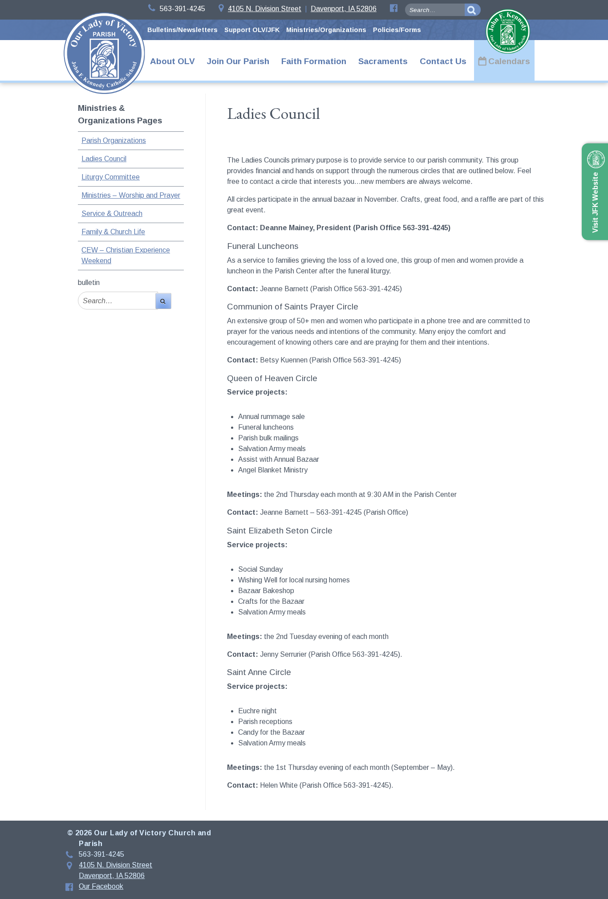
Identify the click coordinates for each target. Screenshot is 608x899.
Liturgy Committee (110, 177)
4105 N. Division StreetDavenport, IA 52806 (302, 8)
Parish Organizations (113, 140)
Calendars (509, 61)
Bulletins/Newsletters (182, 29)
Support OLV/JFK (252, 29)
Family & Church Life (113, 232)
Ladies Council (103, 159)
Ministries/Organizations (326, 29)
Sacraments (383, 61)
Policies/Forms (397, 29)
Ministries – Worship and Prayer (130, 195)
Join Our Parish (238, 61)
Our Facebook (101, 886)
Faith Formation (313, 61)
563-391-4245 (182, 8)
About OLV (172, 61)
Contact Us (443, 61)
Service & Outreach (111, 213)
